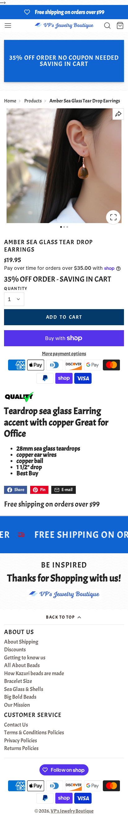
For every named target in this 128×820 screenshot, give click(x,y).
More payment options (64, 353)
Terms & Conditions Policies (34, 733)
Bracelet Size (18, 681)
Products (33, 100)
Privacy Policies (20, 741)
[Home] (64, 25)
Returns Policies (21, 748)
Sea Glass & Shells (23, 689)
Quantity (16, 288)
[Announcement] (64, 12)
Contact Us (16, 725)
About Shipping (21, 642)
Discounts (15, 650)
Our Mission (17, 705)
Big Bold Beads (20, 697)
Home (10, 100)
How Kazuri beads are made (34, 673)
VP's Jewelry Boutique (72, 811)
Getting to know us (24, 658)
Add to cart (64, 317)
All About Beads (22, 665)
